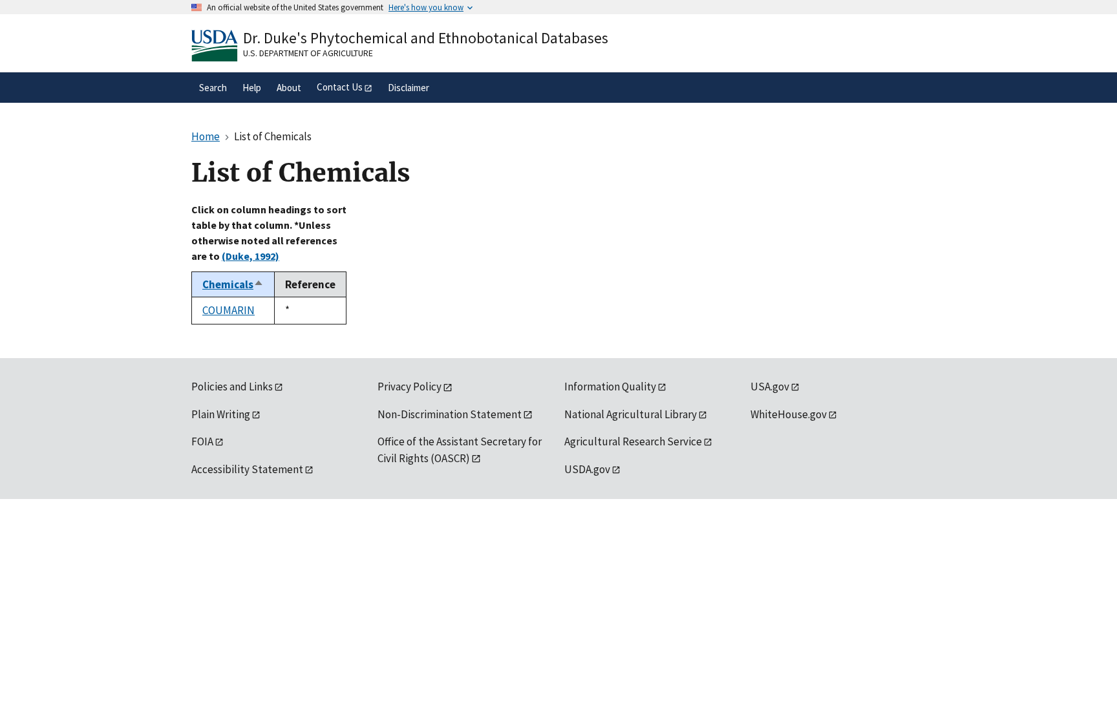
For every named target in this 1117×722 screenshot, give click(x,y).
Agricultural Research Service (633, 441)
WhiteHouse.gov (788, 414)
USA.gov (769, 386)
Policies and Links (232, 386)
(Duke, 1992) (250, 256)
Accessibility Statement (247, 469)
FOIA (202, 441)
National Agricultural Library (630, 414)
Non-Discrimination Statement (450, 414)
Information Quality (610, 386)
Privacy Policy (409, 386)
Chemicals (233, 284)
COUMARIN (228, 310)
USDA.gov (587, 469)
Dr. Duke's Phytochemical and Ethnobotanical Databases (425, 37)
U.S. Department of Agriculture (308, 53)
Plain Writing (220, 414)
